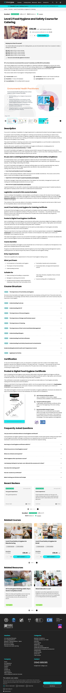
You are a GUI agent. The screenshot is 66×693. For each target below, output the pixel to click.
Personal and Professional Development (44, 649)
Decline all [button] (52, 686)
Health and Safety (38, 646)
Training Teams (27, 2)
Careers (6, 666)
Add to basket (42, 35)
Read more (5, 683)
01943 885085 (41, 662)
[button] (22, 691)
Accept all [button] (52, 682)
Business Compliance (39, 638)
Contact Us (45, 2)
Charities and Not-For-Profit (41, 640)
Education (36, 641)
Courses (19, 2)
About (39, 2)
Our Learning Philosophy (10, 638)
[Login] (60, 2)
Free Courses (37, 655)
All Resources (7, 665)
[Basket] (56, 2)
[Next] (60, 121)
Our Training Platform (9, 640)
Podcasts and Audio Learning (11, 646)
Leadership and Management (41, 647)
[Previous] (5, 121)
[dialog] (33, 684)
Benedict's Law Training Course (19, 6)
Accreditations (8, 663)
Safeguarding (37, 650)
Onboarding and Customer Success (13, 674)
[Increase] (35, 36)
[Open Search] (52, 2)
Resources (34, 2)
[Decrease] (31, 36)
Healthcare (37, 644)
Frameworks (7, 671)
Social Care (37, 653)
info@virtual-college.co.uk (40, 665)
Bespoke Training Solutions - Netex (13, 641)
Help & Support (8, 672)
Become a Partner (8, 643)
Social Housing (37, 652)
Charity (6, 668)
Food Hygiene (37, 643)
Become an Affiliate (9, 644)
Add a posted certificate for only (42, 32)
